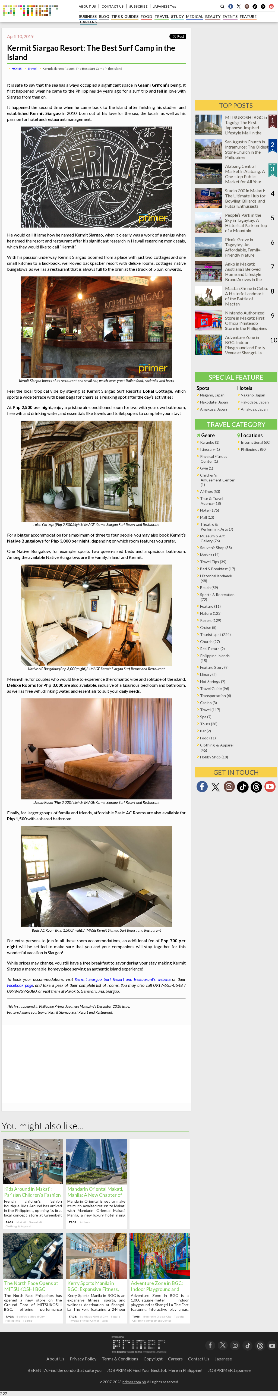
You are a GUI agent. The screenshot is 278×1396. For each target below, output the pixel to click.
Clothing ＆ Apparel (18, 1226)
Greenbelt (35, 1222)
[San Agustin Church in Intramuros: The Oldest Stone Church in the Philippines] (208, 157)
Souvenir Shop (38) (216, 547)
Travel (32, 69)
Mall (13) (207, 517)
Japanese (223, 1358)
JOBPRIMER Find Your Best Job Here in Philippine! (155, 1370)
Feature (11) (210, 606)
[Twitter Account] (238, 6)
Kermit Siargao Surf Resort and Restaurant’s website (122, 979)
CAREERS (88, 22)
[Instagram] (246, 6)
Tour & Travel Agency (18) (211, 501)
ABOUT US (87, 6)
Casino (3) (208, 702)
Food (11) (208, 738)
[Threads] (256, 792)
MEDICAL (194, 16)
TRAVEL (161, 16)
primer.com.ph (134, 1381)
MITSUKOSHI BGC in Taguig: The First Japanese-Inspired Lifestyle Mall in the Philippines (246, 127)
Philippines (12, 1320)
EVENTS (230, 16)
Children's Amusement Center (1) (217, 480)
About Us (55, 1358)
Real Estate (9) (212, 648)
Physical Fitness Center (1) (213, 459)
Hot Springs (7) (212, 681)
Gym (105, 1320)
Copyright (153, 1358)
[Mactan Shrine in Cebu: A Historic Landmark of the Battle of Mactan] (208, 304)
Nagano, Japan (212, 395)
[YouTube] (272, 1344)
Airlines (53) (210, 491)
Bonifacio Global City (31, 1316)
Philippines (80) (254, 449)
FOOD (146, 16)
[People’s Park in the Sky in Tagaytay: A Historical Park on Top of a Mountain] (208, 231)
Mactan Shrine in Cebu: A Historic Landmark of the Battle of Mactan (246, 296)
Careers (175, 1358)
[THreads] (263, 8)
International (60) (255, 442)
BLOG (104, 16)
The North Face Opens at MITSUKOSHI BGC (31, 1286)
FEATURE (248, 16)
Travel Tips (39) (213, 561)
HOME (17, 69)
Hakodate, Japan (214, 402)
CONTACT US (113, 6)
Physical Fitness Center (84, 1320)
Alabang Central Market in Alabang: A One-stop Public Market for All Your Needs (245, 176)
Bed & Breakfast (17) (217, 568)
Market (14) (210, 554)
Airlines (85, 1222)
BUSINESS (88, 16)
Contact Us (198, 1358)
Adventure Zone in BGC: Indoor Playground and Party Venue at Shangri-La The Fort (245, 347)
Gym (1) (206, 468)
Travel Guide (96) (214, 688)
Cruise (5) (208, 627)
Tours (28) (208, 723)
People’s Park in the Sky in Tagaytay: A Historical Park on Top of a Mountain (246, 222)
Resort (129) (210, 620)
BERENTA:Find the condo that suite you (64, 1370)
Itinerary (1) (210, 449)
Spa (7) (205, 716)
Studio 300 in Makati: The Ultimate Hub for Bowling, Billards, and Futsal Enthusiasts (245, 198)
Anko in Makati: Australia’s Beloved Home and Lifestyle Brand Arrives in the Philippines (243, 274)
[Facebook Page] (230, 6)
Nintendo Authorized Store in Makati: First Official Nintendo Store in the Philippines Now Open (246, 323)
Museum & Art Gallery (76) (212, 538)
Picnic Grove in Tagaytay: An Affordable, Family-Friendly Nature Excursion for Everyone (246, 250)
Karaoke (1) (209, 442)
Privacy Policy (83, 1358)
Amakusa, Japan (213, 409)
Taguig (28, 1320)
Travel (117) (210, 709)
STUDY (177, 16)
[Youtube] (271, 6)
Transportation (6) (215, 695)
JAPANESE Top (164, 6)
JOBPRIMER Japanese (229, 1370)
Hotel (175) (209, 510)
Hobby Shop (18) (214, 757)
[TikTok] (255, 8)
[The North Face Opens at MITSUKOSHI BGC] (33, 1277)
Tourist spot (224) (215, 634)
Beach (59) (209, 587)
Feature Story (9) (214, 667)
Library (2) (208, 674)
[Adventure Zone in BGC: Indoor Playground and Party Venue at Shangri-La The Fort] (159, 1277)
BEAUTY (212, 16)
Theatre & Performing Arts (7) (216, 526)
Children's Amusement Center (151, 1320)
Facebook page (20, 985)
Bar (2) (205, 731)
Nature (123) (211, 613)
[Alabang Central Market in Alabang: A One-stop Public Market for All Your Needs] (208, 182)
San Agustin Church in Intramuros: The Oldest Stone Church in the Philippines (246, 149)
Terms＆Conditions (120, 1358)
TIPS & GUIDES (124, 16)
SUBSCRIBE (138, 6)
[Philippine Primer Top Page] (30, 20)
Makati (21, 1222)
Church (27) (210, 641)
